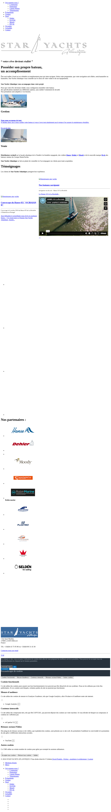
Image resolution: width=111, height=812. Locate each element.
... (40, 237)
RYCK (12, 24)
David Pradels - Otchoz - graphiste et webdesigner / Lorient (72, 759)
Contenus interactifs (37, 677)
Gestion (8, 14)
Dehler (12, 18)
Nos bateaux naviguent (49, 185)
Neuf (7, 16)
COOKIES (5, 669)
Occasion (8, 26)
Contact (8, 30)
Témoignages (14, 10)
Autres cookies (68, 677)
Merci (7, 765)
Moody (12, 22)
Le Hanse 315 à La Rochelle (49, 194)
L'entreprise (14, 5)
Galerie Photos (15, 8)
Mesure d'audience (23, 677)
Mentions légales (11, 763)
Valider (35, 755)
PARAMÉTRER (6, 667)
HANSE (13, 20)
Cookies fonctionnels (8, 677)
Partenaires (13, 6)
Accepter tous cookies (9, 755)
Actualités (8, 28)
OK (15, 667)
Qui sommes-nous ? (12, 3)
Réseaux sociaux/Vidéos (53, 677)
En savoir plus (6, 128)
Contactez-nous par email (9, 650)
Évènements (9, 12)
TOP (2, 655)
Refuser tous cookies (24, 755)
